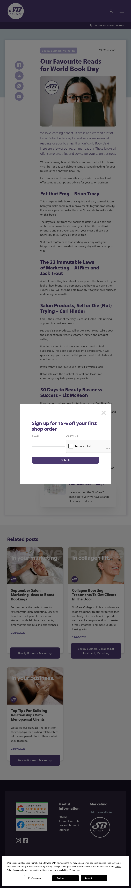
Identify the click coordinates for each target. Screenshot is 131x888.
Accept (88, 878)
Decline (60, 878)
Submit (65, 460)
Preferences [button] (75, 870)
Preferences (34, 878)
